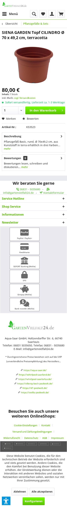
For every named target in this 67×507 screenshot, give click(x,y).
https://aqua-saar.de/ (35, 370)
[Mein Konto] (52, 14)
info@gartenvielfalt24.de (18, 193)
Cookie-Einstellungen (25, 425)
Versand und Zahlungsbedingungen (32, 431)
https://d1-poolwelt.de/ (35, 388)
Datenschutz (31, 438)
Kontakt (45, 425)
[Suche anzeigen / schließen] (33, 14)
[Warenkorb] (61, 14)
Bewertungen (12, 158)
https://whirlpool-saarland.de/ (35, 374)
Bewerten (32, 118)
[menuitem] (10, 14)
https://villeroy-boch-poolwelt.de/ (35, 383)
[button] (6, 501)
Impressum (57, 438)
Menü (13, 14)
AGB (44, 438)
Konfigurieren (33, 501)
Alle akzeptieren (42, 491)
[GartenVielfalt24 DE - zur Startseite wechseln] (18, 5)
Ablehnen (20, 491)
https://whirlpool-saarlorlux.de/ (35, 379)
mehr (7, 148)
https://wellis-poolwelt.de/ (35, 392)
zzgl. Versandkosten (25, 97)
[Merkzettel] (43, 14)
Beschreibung (12, 136)
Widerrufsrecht (11, 438)
